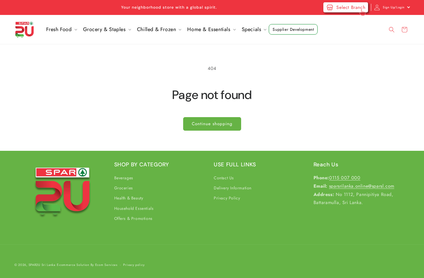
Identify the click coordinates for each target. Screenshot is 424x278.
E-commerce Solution (73, 264)
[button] (61, 29)
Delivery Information (233, 188)
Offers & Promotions (133, 218)
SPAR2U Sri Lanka (42, 264)
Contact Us (224, 178)
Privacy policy (134, 264)
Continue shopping (212, 124)
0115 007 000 (344, 177)
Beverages (123, 178)
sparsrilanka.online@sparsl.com (361, 186)
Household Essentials (134, 208)
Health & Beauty (128, 198)
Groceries (123, 188)
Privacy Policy (227, 198)
